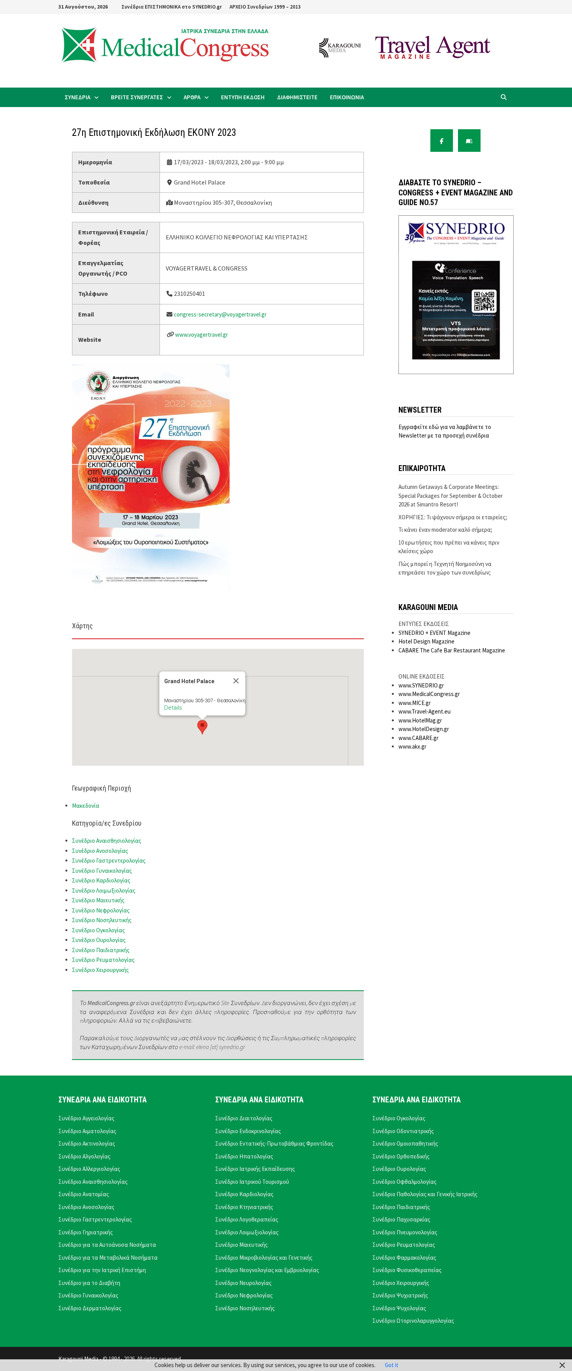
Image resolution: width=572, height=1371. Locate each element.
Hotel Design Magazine (426, 641)
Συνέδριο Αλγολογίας (84, 1156)
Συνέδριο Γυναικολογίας (102, 870)
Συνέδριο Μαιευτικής (98, 900)
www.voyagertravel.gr (201, 334)
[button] (202, 727)
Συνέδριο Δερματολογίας (89, 1308)
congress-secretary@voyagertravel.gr (220, 314)
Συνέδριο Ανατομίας (83, 1194)
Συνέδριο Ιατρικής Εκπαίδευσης (255, 1168)
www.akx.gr (412, 746)
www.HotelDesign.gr (423, 729)
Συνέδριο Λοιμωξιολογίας (103, 890)
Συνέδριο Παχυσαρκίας (401, 1219)
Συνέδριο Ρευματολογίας (103, 959)
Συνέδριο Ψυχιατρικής (400, 1295)
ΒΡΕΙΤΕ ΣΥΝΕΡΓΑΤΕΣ (137, 97)
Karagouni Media (79, 1358)
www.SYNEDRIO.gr (421, 685)
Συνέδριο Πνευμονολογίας (404, 1232)
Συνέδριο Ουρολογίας (99, 940)
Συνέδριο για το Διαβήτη (89, 1283)
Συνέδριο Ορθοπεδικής (401, 1156)
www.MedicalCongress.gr (429, 694)
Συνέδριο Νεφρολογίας (101, 910)
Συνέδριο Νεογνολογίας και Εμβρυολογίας (267, 1270)
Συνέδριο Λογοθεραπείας (246, 1219)
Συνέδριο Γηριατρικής (85, 1232)
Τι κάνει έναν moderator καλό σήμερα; (445, 529)
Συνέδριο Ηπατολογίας (244, 1156)
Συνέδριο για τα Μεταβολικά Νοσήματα (108, 1257)
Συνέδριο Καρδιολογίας (101, 880)
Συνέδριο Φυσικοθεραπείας (407, 1270)
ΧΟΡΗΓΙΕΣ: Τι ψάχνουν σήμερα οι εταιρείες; (452, 517)
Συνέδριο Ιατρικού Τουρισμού (252, 1181)
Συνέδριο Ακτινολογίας (86, 1143)
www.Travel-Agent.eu (424, 711)
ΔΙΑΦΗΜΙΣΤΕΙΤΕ (297, 97)
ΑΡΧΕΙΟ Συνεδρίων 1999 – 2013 (265, 7)
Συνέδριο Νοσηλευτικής (102, 920)
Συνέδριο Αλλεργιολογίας (89, 1168)
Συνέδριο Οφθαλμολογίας (404, 1181)
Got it (391, 1365)
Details (173, 707)
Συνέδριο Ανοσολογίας (100, 850)
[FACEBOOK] (441, 140)
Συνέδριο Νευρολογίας (243, 1283)
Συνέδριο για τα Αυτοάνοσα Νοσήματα (107, 1244)
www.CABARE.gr (418, 738)
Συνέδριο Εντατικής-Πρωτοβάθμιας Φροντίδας (274, 1143)
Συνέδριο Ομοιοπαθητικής (405, 1143)
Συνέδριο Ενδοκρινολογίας (248, 1131)
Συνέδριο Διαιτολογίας (243, 1118)
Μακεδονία (85, 805)
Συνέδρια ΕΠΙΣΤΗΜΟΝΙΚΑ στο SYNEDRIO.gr (171, 7)
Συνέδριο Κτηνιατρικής (244, 1207)
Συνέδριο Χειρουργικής (100, 970)
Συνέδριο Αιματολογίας (87, 1131)
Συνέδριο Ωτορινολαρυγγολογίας (413, 1320)
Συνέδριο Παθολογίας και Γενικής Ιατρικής (424, 1194)
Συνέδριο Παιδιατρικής (101, 950)
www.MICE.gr (414, 703)
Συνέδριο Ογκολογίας (98, 930)
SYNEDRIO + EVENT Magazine (434, 632)
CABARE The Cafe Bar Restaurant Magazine (451, 650)
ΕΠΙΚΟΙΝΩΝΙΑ (347, 97)
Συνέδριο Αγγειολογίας (86, 1118)
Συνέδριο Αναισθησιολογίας (106, 840)
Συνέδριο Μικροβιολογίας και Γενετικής (263, 1257)
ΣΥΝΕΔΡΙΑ (77, 97)
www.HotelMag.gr (420, 720)
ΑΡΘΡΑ (192, 97)
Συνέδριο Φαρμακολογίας (404, 1257)
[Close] (236, 680)
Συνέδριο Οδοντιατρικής (403, 1131)
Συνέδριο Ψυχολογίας (399, 1308)
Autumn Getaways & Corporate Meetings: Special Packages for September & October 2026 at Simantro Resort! (450, 495)
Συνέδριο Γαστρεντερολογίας (109, 860)
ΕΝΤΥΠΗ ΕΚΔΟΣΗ (243, 97)
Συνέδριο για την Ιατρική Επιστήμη (102, 1270)
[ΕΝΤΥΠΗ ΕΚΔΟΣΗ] (469, 140)
